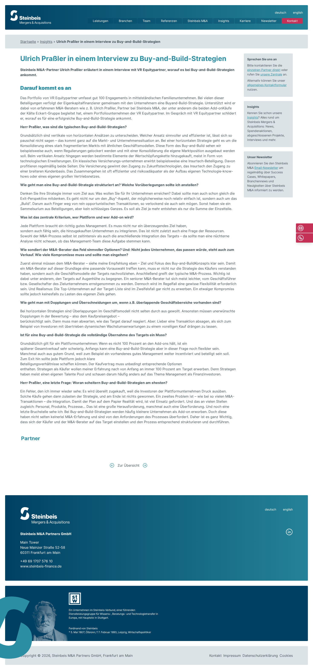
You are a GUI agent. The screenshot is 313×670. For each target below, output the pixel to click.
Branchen (125, 21)
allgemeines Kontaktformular (267, 85)
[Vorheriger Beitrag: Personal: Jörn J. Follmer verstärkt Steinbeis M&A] (112, 465)
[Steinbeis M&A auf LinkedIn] (289, 532)
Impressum (232, 655)
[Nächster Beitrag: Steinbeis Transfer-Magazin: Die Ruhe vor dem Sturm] (145, 465)
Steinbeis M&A (198, 21)
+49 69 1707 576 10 (36, 561)
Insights (223, 21)
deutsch (280, 12)
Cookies (286, 655)
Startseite (28, 41)
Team (146, 21)
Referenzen (169, 21)
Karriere (245, 21)
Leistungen (100, 21)
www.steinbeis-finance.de (41, 566)
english (298, 12)
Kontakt (292, 21)
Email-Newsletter (266, 167)
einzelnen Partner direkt (263, 70)
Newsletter (268, 21)
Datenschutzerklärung (260, 655)
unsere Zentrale (271, 74)
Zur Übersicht (128, 465)
